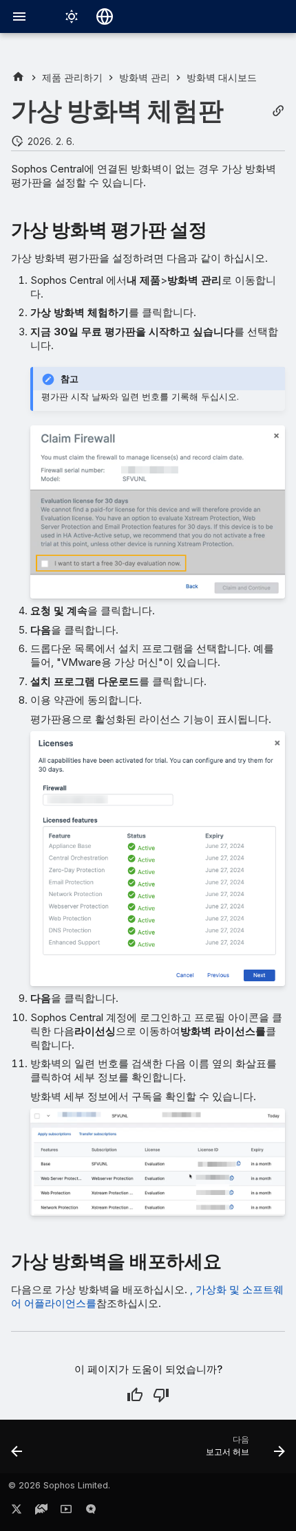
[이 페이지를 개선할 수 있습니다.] (161, 1395)
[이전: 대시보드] (17, 1450)
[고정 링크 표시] (278, 111)
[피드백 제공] (91, 1512)
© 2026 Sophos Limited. (59, 1485)
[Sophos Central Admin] (18, 77)
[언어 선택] (104, 16)
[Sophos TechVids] (66, 1512)
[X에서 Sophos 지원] (17, 1512)
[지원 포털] (41, 1512)
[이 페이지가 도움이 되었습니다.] (135, 1395)
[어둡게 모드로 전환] (71, 16)
